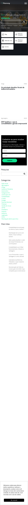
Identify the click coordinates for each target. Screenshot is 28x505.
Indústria (4, 213)
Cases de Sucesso (7, 419)
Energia (4, 446)
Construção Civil (6, 439)
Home (3, 15)
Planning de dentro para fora (10, 219)
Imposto (4, 211)
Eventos (7, 46)
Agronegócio (4, 25)
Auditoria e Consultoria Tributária (11, 464)
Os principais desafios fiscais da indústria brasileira (12, 88)
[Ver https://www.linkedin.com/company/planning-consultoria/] (10, 326)
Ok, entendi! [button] (14, 500)
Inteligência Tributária (8, 462)
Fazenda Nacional (7, 202)
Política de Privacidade (8, 477)
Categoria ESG (6, 193)
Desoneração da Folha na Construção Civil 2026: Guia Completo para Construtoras (17, 269)
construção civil (6, 194)
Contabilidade (6, 196)
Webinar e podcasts (20, 40)
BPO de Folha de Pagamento (10, 467)
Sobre (3, 414)
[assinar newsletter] (25, 311)
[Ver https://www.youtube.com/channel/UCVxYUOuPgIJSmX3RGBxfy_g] (7, 326)
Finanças (4, 204)
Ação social (5, 183)
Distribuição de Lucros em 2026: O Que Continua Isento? (16, 234)
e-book (4, 198)
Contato (4, 424)
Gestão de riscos (6, 206)
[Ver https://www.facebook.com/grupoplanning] (2, 326)
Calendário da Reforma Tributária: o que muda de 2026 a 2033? (16, 261)
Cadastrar (9, 160)
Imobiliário (15, 25)
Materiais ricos (8, 40)
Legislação (5, 215)
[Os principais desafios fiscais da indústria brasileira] (14, 71)
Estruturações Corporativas (10, 459)
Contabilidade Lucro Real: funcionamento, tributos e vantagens (16, 249)
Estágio (4, 200)
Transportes (3, 27)
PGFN (3, 217)
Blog (6, 34)
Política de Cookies (7, 479)
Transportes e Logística (8, 441)
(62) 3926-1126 (5, 334)
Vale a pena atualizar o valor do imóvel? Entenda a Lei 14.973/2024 (17, 242)
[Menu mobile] (25, 3)
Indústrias (21, 25)
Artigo (2, 83)
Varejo (8, 27)
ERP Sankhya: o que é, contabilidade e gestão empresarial (14, 122)
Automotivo (10, 25)
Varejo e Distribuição (8, 444)
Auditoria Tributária (7, 189)
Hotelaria (4, 449)
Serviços (4, 451)
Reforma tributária (20, 34)
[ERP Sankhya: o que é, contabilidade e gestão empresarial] (14, 106)
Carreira (4, 416)
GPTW (3, 207)
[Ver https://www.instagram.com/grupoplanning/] (5, 326)
